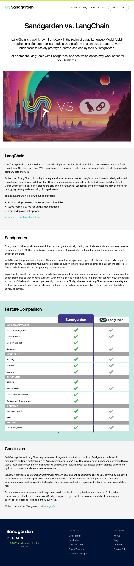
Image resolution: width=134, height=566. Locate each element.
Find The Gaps (76, 545)
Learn (92, 7)
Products (75, 7)
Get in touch (118, 7)
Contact (118, 545)
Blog (85, 7)
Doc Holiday (75, 536)
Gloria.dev (74, 540)
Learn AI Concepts (78, 554)
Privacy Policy (120, 549)
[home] (38, 7)
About (101, 7)
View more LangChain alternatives (22, 217)
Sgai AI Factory (76, 549)
